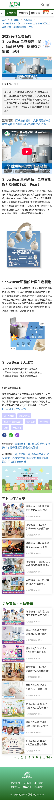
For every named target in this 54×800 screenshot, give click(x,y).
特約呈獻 (30, 421)
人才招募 (27, 782)
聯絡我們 (38, 787)
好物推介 (15, 19)
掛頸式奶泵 (24, 415)
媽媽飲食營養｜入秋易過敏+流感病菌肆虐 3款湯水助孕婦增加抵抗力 (26, 122)
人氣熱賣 (27, 19)
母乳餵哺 (17, 427)
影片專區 (44, 421)
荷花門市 (23, 13)
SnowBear (9, 415)
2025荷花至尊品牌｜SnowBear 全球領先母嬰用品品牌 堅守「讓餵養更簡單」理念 (26, 25)
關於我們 (15, 782)
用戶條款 (38, 782)
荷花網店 (35, 13)
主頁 (4, 19)
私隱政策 (15, 787)
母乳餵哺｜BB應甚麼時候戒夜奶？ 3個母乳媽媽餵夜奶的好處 (26, 445)
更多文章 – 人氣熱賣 (17, 603)
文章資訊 (11, 13)
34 (48, 757)
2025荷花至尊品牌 (12, 421)
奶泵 (6, 427)
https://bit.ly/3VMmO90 (14, 408)
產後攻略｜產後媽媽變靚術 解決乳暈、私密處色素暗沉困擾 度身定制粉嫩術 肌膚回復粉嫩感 (25, 457)
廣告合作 (27, 787)
